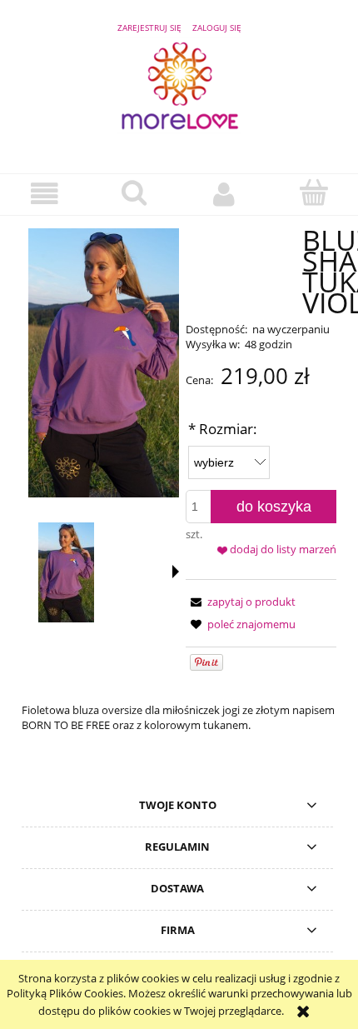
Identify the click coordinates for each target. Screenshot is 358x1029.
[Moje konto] (224, 193)
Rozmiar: (222, 428)
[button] (45, 193)
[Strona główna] (179, 93)
